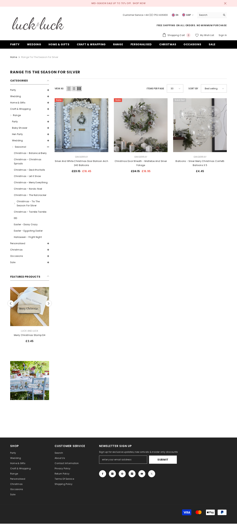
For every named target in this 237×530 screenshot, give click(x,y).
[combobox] (209, 15)
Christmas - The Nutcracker (30, 195)
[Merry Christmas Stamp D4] (29, 306)
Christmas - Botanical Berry (30, 153)
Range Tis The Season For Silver (39, 57)
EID (15, 218)
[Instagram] (112, 473)
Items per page (155, 88)
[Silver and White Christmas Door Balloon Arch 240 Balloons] (81, 125)
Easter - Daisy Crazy (26, 224)
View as (59, 88)
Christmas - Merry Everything (31, 182)
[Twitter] (151, 473)
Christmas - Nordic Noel (28, 188)
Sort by (193, 88)
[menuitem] (29, 90)
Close (225, 3)
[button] (29, 90)
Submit (162, 459)
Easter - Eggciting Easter (28, 230)
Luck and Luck (29, 330)
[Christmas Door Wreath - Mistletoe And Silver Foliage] (141, 125)
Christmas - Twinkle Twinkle (30, 211)
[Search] (212, 15)
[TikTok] (132, 473)
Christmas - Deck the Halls (29, 169)
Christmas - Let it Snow (27, 176)
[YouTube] (141, 473)
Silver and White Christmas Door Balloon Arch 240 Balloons (81, 163)
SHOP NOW (139, 3)
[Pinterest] (122, 473)
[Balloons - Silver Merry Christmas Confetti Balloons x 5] (200, 125)
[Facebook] (102, 473)
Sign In (223, 35)
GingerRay (81, 156)
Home (13, 57)
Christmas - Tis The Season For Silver (28, 203)
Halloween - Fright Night (28, 237)
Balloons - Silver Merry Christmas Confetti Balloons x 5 (200, 163)
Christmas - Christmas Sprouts (27, 161)
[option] (29, 316)
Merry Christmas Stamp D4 (29, 335)
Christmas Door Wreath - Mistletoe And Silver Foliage (141, 163)
